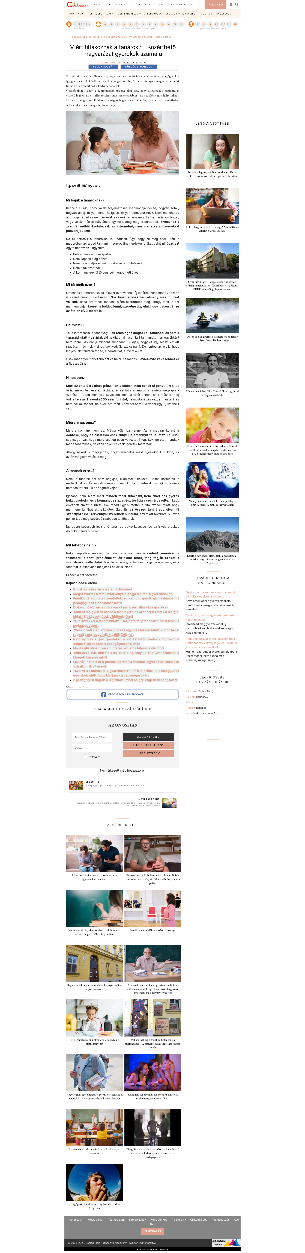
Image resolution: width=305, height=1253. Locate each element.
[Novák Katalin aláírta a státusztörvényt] (152, 908)
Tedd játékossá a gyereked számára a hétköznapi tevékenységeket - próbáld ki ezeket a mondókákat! (211, 643)
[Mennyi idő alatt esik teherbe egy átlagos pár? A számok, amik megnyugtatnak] (212, 480)
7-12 (229, 24)
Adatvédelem (116, 1219)
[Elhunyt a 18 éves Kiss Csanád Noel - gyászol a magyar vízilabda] (212, 370)
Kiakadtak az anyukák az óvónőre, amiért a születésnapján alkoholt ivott (153, 1096)
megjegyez (94, 756)
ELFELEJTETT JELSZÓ (148, 745)
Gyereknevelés (114, 37)
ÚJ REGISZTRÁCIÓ (148, 753)
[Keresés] (236, 3)
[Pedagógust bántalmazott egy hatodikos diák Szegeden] (94, 1182)
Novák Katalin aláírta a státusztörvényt (152, 930)
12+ (235, 24)
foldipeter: (199, 691)
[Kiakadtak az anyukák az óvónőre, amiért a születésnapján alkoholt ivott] (152, 1072)
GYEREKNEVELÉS (128, 14)
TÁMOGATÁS (215, 4)
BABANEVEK (223, 14)
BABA (110, 14)
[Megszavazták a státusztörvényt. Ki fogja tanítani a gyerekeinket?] (94, 963)
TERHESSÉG (95, 14)
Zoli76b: (197, 696)
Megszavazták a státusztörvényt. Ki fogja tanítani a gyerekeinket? (94, 987)
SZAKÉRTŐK (101, 4)
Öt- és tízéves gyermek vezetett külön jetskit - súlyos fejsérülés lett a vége (212, 338)
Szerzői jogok (137, 1219)
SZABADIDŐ (188, 14)
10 (168, 24)
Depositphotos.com (81, 687)
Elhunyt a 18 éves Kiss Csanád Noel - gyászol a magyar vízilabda (212, 393)
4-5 (216, 24)
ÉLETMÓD (171, 14)
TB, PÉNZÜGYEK (152, 14)
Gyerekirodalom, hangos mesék (151, 37)
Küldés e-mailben (138, 66)
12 (181, 24)
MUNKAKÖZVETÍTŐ (126, 4)
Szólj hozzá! (103, 66)
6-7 (223, 24)
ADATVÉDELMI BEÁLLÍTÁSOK (152, 1249)
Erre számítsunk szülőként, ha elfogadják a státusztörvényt (94, 1042)
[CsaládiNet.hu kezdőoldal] (78, 4)
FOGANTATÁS (76, 14)
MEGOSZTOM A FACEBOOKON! (125, 694)
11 (175, 24)
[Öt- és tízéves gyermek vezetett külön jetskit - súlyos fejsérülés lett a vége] (212, 315)
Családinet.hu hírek (86, 37)
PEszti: (191, 702)
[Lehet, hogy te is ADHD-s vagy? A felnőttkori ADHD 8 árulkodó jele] (212, 206)
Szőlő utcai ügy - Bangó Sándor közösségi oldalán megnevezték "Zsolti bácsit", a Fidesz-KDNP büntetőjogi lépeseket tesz (212, 286)
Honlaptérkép (159, 1219)
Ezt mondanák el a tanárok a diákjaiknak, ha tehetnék (94, 1151)
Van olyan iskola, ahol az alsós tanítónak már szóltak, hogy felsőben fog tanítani (94, 932)
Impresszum (75, 1219)
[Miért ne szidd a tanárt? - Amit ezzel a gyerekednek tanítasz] (94, 853)
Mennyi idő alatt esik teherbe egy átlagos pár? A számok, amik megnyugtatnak (212, 503)
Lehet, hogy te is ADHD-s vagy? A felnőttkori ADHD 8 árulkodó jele (212, 229)
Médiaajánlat (95, 1219)
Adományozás (221, 1219)
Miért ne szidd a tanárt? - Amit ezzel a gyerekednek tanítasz (94, 877)
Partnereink (179, 1219)
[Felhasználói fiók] (230, 3)
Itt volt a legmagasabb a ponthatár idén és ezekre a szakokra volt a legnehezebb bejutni (212, 174)
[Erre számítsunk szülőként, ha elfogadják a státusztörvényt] (94, 1018)
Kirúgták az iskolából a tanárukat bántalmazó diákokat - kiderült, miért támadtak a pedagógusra (152, 1153)
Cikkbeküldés (198, 1219)
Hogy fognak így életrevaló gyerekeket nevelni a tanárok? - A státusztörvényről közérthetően (94, 1096)
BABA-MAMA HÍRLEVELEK (183, 4)
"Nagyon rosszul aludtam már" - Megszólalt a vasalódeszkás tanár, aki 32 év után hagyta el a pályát (153, 879)
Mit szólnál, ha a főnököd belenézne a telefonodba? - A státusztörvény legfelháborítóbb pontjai (153, 1044)
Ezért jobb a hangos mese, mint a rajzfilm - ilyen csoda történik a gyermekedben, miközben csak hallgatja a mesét (118, 804)
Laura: (202, 713)
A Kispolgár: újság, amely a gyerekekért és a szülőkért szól (115, 785)
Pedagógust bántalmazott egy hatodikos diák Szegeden (94, 1206)
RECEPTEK (206, 14)
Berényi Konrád (110, 63)
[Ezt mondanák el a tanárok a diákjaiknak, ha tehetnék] (94, 1127)
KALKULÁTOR (152, 4)
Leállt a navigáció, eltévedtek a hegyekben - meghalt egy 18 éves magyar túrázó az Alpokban (212, 560)
